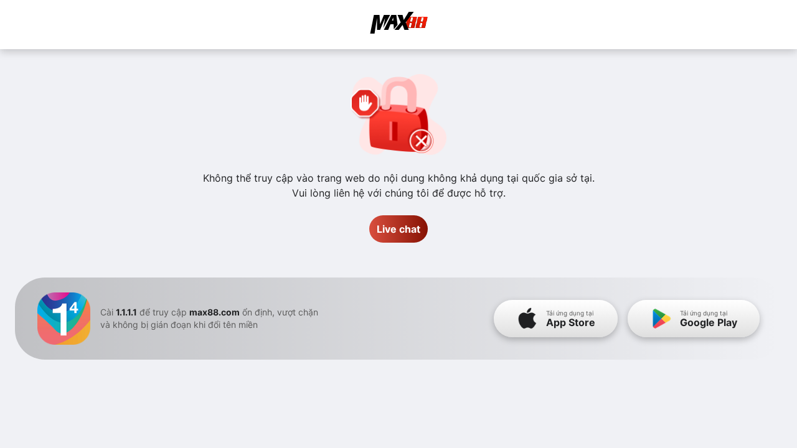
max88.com (214, 312)
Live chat (398, 229)
